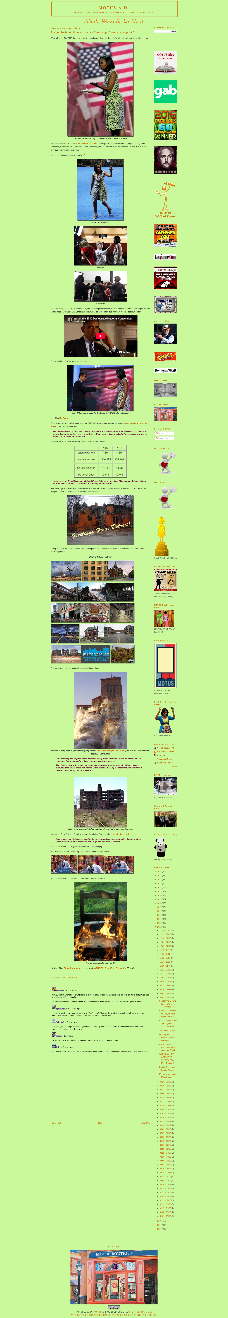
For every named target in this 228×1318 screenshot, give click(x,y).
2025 (159, 875)
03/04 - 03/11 (165, 1180)
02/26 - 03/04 (165, 1184)
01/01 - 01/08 (165, 1216)
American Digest (164, 759)
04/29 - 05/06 (165, 1149)
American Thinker (165, 763)
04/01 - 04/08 (165, 1165)
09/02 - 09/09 (165, 997)
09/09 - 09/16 (165, 993)
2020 (159, 895)
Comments (163, 438)
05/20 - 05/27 (165, 1137)
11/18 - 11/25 (165, 954)
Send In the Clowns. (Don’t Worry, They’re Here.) (168, 1004)
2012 (159, 927)
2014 (159, 919)
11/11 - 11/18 (165, 958)
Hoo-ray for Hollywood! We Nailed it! (166, 1037)
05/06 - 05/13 (165, 1145)
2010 (159, 1225)
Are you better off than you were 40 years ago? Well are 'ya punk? (92, 32)
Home (101, 1123)
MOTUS (97, 1312)
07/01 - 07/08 (165, 1113)
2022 (159, 887)
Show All (174, 766)
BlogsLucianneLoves (75, 968)
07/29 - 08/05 (165, 1097)
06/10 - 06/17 (165, 1125)
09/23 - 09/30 (165, 985)
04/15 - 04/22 (165, 1157)
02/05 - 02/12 (165, 1196)
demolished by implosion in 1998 (110, 750)
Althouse (161, 755)
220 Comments (70, 977)
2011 (159, 1221)
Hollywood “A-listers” (88, 143)
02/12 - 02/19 (165, 1192)
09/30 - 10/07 (165, 982)
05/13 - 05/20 (165, 1141)
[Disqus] (100, 1019)
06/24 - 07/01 (165, 1117)
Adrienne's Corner (165, 751)
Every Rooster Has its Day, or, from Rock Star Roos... (168, 1014)
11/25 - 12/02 (165, 950)
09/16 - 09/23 (165, 989)
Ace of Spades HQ (165, 748)
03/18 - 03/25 (165, 1172)
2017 (159, 907)
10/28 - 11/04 (165, 966)
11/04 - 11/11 (165, 962)
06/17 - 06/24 (165, 1121)
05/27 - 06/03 (165, 1133)
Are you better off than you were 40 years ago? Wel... (167, 1047)
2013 (159, 923)
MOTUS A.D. (114, 7)
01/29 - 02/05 (165, 1200)
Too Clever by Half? (167, 1030)
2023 (159, 883)
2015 (159, 915)
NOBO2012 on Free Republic (110, 968)
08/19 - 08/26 (165, 1086)
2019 (159, 899)
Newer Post (56, 1123)
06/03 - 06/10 (165, 1129)
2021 (159, 891)
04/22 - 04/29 (165, 1153)
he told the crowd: (121, 834)
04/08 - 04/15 (165, 1161)
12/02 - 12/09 (165, 946)
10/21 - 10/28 (165, 970)
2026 (159, 871)
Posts (160, 433)
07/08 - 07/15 (165, 1109)
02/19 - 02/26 (165, 1188)
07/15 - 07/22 (165, 1105)
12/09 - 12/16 (165, 942)
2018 (159, 903)
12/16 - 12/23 (165, 938)
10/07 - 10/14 (165, 978)
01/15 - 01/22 (165, 1208)
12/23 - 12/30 (165, 934)
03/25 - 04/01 (165, 1169)
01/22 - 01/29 (165, 1204)
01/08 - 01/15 (165, 1212)
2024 (159, 879)
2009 (159, 1229)
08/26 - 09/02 (165, 1082)
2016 (159, 911)
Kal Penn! (63, 418)
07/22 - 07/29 (165, 1101)
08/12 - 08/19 (165, 1090)
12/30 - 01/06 (165, 930)
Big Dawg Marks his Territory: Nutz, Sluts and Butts (168, 1023)
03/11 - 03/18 (165, 1176)
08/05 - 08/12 (165, 1094)
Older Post (145, 1123)
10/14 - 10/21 (165, 974)
